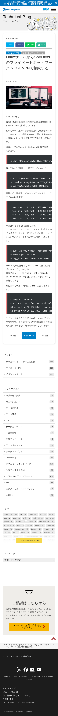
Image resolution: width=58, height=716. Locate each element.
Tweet (10, 45)
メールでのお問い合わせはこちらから (27, 626)
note (43, 45)
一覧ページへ (29, 336)
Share (20, 45)
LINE (32, 45)
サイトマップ (9, 688)
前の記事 (13, 336)
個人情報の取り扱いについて (16, 695)
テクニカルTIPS (13, 53)
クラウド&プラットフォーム (33, 53)
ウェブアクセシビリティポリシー (18, 702)
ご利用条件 (8, 699)
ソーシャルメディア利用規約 (41, 676)
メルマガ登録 (9, 692)
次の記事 (44, 336)
